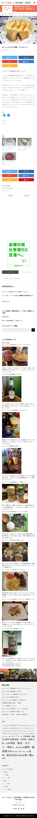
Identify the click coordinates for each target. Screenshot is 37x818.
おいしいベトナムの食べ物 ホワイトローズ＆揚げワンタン (18, 599)
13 (17, 665)
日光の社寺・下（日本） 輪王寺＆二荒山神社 (14, 714)
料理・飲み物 (7, 8)
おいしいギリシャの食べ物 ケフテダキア (13, 569)
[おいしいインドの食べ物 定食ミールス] (15, 552)
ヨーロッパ (5, 789)
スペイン (27, 728)
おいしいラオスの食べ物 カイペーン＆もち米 (14, 511)
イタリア (13, 725)
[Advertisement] (18, 220)
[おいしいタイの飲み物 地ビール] (11, 460)
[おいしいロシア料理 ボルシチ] (9, 156)
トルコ (15, 731)
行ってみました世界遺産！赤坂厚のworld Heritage (18, 798)
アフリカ (4, 783)
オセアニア (5, 777)
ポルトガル (14, 733)
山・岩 (15, 747)
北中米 (4, 786)
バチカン (25, 731)
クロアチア (6, 188)
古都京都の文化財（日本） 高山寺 (11, 703)
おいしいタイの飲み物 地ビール (11, 446)
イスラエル (5, 725)
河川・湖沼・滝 (19, 751)
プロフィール (18, 802)
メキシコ (27, 733)
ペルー (9, 733)
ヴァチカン (20, 736)
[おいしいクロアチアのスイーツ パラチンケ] (24, 142)
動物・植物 (31, 736)
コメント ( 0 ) (10, 272)
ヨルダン (6, 736)
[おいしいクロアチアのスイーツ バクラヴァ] (9, 142)
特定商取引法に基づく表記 (18, 805)
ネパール (20, 731)
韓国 (22, 755)
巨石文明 (21, 747)
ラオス (9, 736)
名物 (12, 739)
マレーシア (20, 733)
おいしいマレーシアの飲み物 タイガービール (14, 410)
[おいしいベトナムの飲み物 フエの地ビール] (15, 493)
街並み (14, 755)
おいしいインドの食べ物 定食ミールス (13, 540)
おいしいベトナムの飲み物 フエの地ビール (14, 482)
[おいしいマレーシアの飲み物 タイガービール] (11, 425)
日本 (9, 751)
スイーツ (21, 728)
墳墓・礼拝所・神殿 (23, 739)
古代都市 (6, 739)
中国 (25, 736)
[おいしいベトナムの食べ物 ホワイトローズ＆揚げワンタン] (15, 611)
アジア (4, 775)
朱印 (13, 751)
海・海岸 (27, 751)
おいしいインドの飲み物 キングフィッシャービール (16, 344)
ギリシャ (8, 728)
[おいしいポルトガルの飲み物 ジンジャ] (11, 643)
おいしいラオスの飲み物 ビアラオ (11, 374)
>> (19, 665)
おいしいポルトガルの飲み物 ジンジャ (13, 628)
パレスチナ (30, 731)
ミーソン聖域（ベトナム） (9, 705)
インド (19, 725)
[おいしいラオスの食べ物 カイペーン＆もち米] (15, 522)
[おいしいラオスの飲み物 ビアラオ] (11, 389)
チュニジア (9, 731)
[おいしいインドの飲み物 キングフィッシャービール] (15, 356)
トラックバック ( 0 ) (26, 272)
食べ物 (11, 188)
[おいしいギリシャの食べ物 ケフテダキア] (15, 581)
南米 (3, 780)
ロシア (14, 736)
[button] (18, 30)
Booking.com (5, 301)
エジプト (25, 725)
